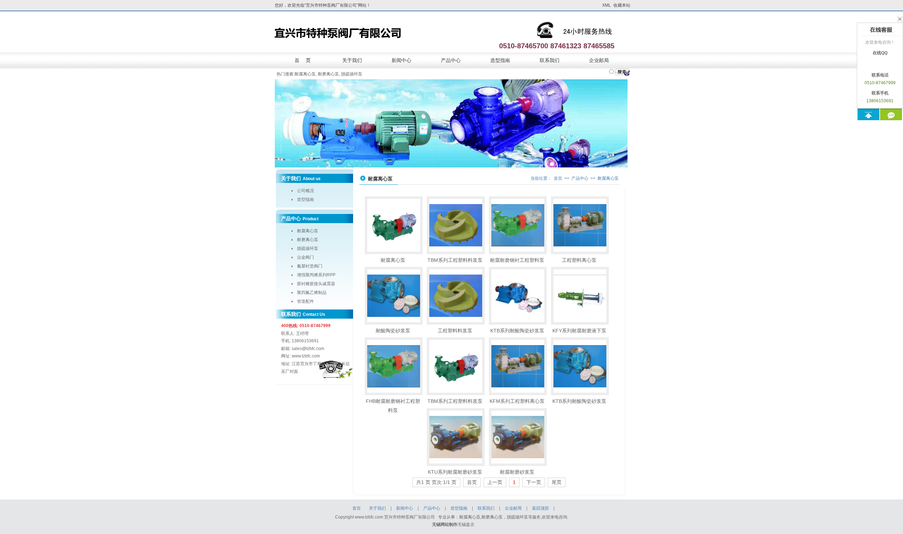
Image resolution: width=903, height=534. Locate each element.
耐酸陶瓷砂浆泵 (393, 330)
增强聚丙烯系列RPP (316, 274)
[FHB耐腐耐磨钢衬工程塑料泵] (393, 366)
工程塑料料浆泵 (455, 330)
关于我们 (352, 60)
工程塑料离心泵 (579, 260)
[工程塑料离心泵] (579, 225)
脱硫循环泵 (351, 74)
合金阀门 (305, 257)
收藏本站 (621, 5)
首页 (558, 178)
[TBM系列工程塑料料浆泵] (455, 225)
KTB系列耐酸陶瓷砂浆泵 (517, 330)
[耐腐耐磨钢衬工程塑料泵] (517, 225)
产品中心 (451, 60)
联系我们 (549, 60)
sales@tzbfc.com (308, 348)
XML (606, 5)
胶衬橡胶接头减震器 (316, 283)
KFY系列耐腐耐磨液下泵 (579, 330)
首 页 (303, 60)
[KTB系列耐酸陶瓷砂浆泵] (517, 295)
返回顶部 (540, 508)
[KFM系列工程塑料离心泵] (517, 366)
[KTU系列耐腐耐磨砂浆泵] (455, 437)
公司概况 (305, 190)
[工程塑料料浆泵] (455, 295)
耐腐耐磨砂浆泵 (517, 472)
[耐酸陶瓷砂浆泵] (393, 295)
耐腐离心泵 (305, 74)
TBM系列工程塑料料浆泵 (455, 260)
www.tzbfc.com (306, 356)
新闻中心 (401, 60)
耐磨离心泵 (328, 74)
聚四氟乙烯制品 (312, 292)
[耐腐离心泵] (393, 225)
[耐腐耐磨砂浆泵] (517, 437)
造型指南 (500, 60)
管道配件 (305, 301)
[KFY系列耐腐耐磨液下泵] (579, 295)
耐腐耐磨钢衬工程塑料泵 (517, 260)
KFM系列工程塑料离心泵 (517, 401)
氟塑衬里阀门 (309, 266)
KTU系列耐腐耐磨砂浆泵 (455, 472)
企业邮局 (599, 60)
